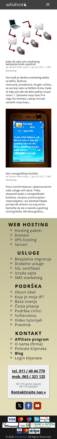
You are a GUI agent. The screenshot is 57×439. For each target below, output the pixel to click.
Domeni (22, 235)
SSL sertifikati (27, 268)
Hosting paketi (28, 230)
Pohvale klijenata (31, 348)
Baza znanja (26, 301)
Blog (19, 353)
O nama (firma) (29, 344)
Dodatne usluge (29, 263)
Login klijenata (28, 358)
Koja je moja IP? (29, 296)
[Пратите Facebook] (28, 406)
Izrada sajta (25, 273)
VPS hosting (26, 239)
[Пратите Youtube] (37, 406)
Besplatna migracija (33, 259)
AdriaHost (21, 437)
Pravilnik (23, 324)
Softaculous (26, 315)
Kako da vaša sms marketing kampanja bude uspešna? (23, 63)
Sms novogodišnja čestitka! (22, 173)
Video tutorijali (28, 320)
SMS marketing (29, 277)
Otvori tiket (25, 292)
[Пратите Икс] (19, 406)
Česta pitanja (27, 306)
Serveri (21, 244)
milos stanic (22, 67)
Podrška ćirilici (28, 310)
